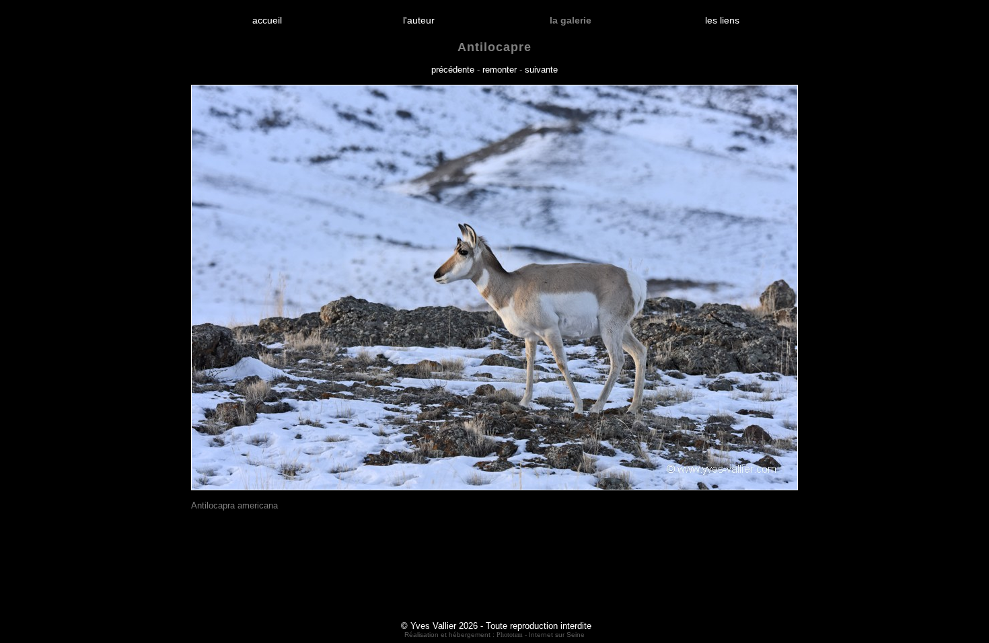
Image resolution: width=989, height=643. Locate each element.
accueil (267, 20)
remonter (499, 70)
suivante (541, 70)
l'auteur (419, 20)
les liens (722, 20)
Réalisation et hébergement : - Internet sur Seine (494, 634)
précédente (452, 70)
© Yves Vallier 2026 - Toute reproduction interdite (496, 626)
